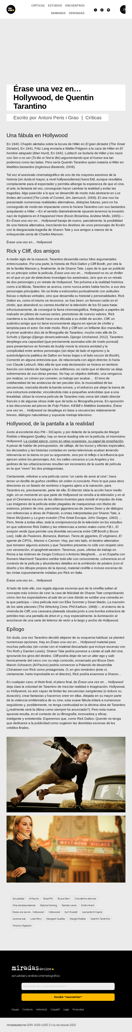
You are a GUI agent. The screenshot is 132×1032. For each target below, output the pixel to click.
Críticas (93, 117)
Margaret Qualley (55, 918)
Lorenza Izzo (19, 918)
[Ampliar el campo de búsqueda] (124, 9)
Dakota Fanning (48, 905)
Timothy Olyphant (22, 925)
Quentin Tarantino (100, 918)
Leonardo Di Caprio (92, 912)
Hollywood (54, 912)
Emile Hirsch (87, 905)
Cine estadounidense (24, 905)
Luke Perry (36, 918)
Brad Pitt (48, 898)
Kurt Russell (71, 912)
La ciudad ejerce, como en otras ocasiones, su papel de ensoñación (73, 441)
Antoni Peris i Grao (58, 117)
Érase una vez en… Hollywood (28, 912)
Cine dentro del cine (85, 898)
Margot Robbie (78, 918)
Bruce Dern (64, 898)
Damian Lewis (69, 905)
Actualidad (18, 898)
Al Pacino (34, 898)
